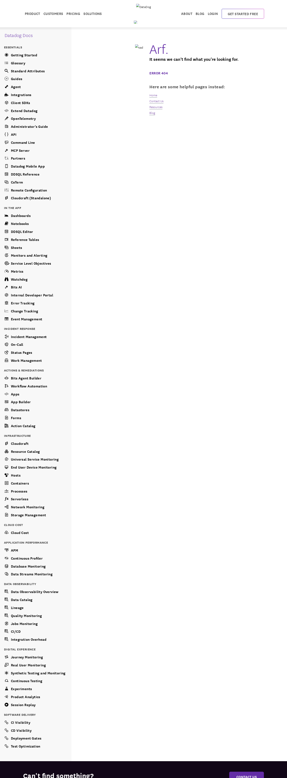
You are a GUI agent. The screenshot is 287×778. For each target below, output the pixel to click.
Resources (155, 106)
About (186, 13)
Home (153, 95)
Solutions (92, 13)
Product (32, 13)
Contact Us (156, 101)
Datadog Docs (19, 35)
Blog (200, 13)
